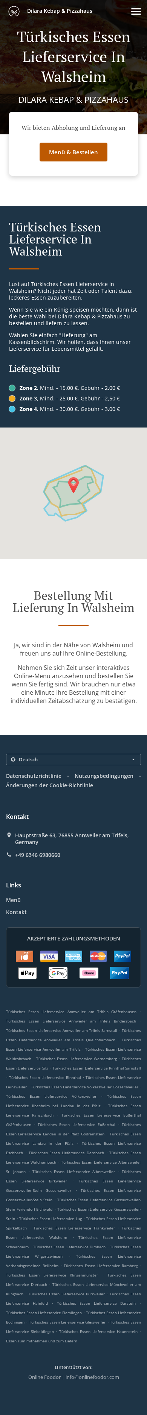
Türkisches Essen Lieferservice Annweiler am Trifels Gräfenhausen (71, 1011)
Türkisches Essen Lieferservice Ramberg (101, 1265)
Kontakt (16, 912)
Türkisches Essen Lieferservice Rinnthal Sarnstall (96, 1068)
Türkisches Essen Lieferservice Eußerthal (76, 1124)
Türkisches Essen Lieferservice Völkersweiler (51, 1096)
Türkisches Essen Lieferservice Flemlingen (44, 1312)
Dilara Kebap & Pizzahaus (59, 10)
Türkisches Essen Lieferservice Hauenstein (98, 1331)
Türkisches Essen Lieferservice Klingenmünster (52, 1275)
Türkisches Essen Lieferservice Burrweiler (66, 1293)
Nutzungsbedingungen (104, 775)
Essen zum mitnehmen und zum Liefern (41, 1340)
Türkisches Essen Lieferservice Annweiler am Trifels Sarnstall (61, 1030)
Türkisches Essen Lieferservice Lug (50, 1218)
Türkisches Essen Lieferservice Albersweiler (73, 1171)
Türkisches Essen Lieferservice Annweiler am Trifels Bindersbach (71, 1021)
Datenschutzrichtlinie (33, 775)
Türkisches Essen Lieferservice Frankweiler (74, 1228)
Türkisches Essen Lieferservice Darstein (96, 1303)
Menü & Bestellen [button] (73, 152)
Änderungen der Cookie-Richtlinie (49, 785)
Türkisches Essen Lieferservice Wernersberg (76, 1058)
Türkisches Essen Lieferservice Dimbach (69, 1246)
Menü (13, 900)
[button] (136, 11)
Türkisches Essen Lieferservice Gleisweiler (67, 1322)
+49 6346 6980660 (37, 855)
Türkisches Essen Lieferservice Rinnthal (45, 1077)
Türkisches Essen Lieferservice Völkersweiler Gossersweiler (84, 1086)
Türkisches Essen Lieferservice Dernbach (66, 1152)
